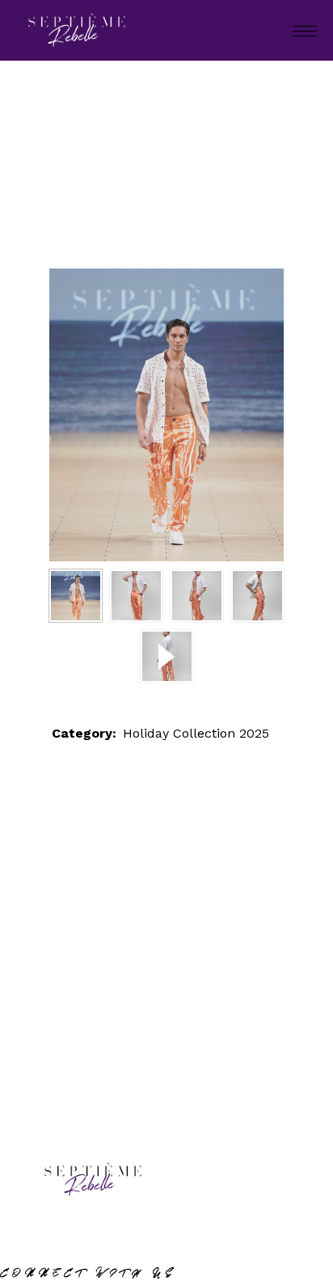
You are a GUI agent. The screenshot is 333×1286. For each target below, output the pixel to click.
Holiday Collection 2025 (186, 180)
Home (72, 180)
